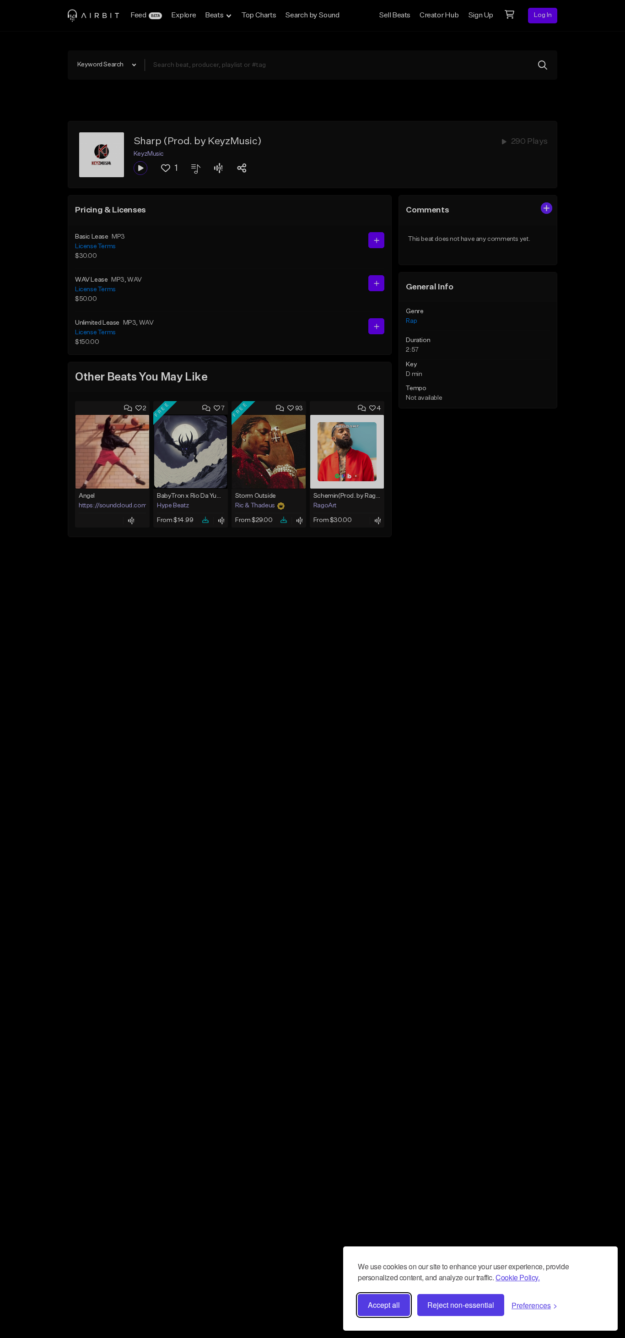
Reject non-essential (460, 1305)
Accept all (384, 1305)
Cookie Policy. (517, 1277)
